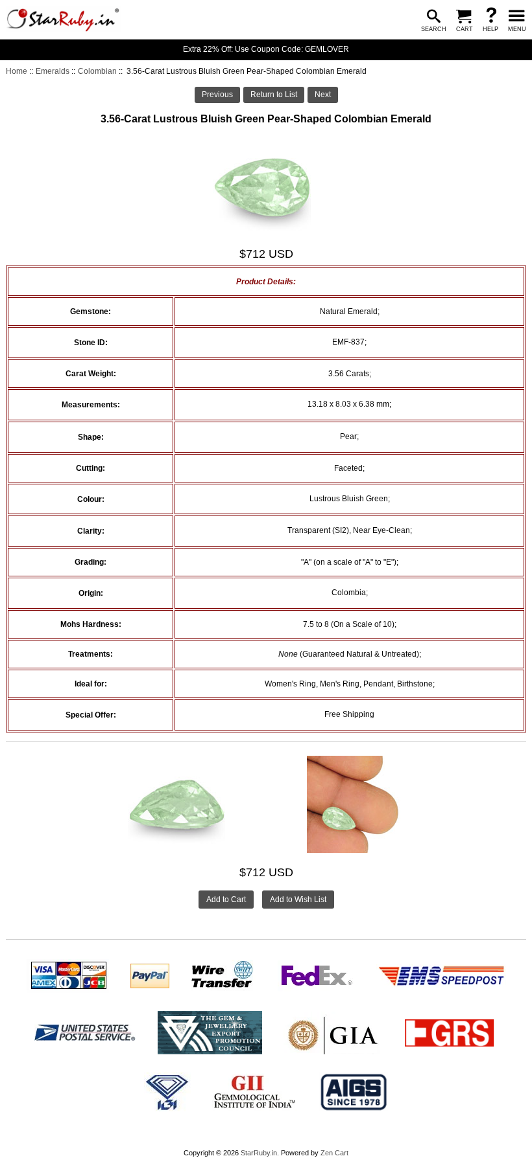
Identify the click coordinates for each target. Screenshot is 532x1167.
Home (16, 71)
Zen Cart (334, 1153)
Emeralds (52, 71)
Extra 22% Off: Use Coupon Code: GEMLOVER (266, 49)
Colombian (97, 71)
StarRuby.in (259, 1153)
